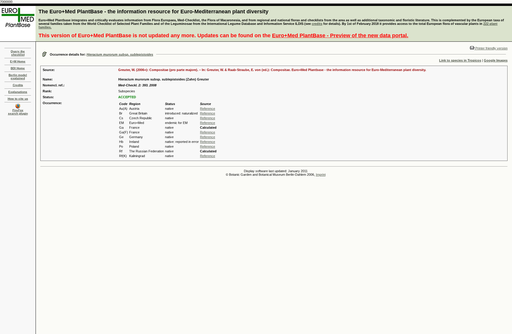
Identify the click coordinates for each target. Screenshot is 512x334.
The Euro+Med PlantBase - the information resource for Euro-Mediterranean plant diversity (153, 11)
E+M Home (17, 61)
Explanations (17, 91)
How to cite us (18, 98)
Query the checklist (18, 53)
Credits (18, 85)
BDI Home (18, 68)
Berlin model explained (18, 76)
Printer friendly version (491, 48)
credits (317, 23)
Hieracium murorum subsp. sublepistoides (120, 54)
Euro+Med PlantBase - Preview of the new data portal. (340, 35)
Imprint (321, 174)
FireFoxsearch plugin (18, 112)
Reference (207, 108)
